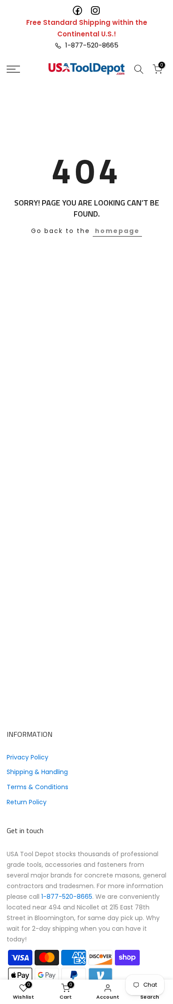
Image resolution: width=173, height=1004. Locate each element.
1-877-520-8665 (90, 45)
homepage (117, 230)
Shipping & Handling (37, 771)
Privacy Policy (27, 757)
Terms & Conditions (37, 787)
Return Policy (27, 802)
